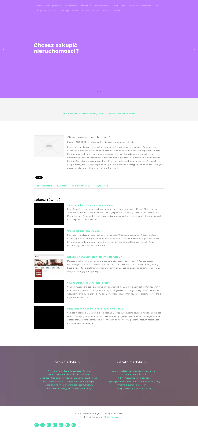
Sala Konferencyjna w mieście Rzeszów (88, 282)
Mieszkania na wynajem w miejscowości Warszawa (95, 308)
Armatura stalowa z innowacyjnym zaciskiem (133, 371)
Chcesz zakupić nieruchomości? (121, 114)
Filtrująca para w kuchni (134, 374)
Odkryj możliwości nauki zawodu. (134, 378)
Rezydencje (74, 114)
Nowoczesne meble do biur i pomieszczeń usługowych (69, 381)
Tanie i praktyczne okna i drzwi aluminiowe (91, 205)
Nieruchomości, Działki (93, 114)
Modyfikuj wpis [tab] (101, 186)
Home (64, 114)
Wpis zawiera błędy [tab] (81, 186)
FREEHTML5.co (111, 417)
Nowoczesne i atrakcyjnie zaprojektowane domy (68, 388)
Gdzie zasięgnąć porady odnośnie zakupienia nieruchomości (68, 378)
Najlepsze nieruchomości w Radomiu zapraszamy (94, 256)
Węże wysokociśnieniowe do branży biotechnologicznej (134, 381)
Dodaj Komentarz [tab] (44, 186)
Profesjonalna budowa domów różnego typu (69, 371)
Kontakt (117, 10)
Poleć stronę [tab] (62, 186)
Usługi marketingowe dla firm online (134, 388)
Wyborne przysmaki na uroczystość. (134, 385)
